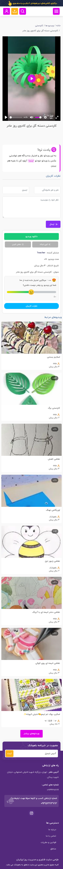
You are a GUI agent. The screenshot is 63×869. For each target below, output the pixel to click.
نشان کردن (16, 244)
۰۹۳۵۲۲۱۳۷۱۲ (49, 803)
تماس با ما (51, 836)
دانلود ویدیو (31, 236)
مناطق (53, 848)
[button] (14, 11)
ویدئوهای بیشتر (31, 733)
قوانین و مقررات (48, 842)
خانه (58, 25)
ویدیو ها (49, 25)
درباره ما (52, 829)
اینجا (31, 160)
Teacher (41, 252)
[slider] (16, 117)
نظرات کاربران (31, 306)
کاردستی (39, 25)
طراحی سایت (52, 859)
